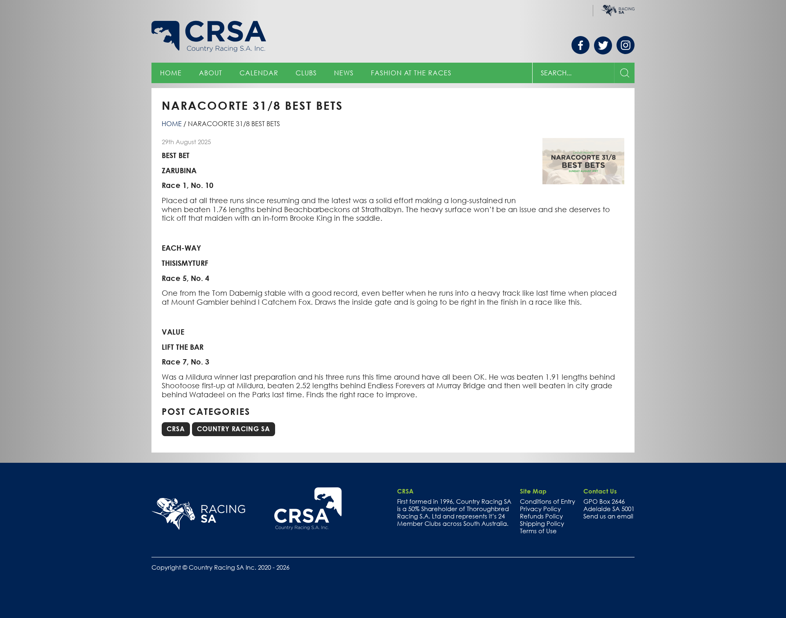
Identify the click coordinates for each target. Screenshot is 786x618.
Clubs (306, 73)
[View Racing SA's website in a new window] (198, 514)
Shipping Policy (542, 523)
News (344, 73)
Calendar (258, 73)
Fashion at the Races (411, 73)
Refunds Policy (541, 516)
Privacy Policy (540, 508)
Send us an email (608, 516)
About (210, 73)
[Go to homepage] (308, 508)
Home (171, 73)
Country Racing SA (233, 429)
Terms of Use (538, 530)
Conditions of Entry (547, 501)
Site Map (533, 491)
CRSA (176, 429)
